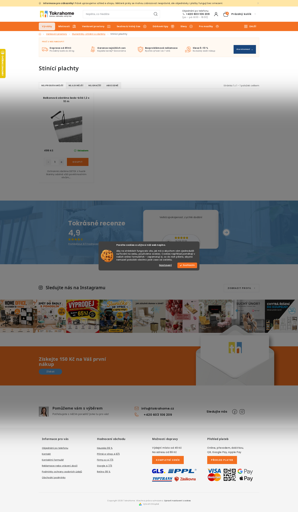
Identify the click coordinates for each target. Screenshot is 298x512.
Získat (50, 371)
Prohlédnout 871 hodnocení (84, 243)
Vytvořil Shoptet (151, 504)
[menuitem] (47, 26)
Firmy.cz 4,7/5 (105, 459)
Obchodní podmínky (54, 477)
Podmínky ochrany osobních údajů (62, 471)
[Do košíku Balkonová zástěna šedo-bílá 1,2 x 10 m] (77, 162)
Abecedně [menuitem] (112, 85)
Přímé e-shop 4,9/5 (108, 453)
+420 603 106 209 (198, 14)
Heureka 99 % (105, 448)
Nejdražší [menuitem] (94, 85)
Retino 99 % (104, 471)
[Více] (250, 26)
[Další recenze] (226, 232)
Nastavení (165, 265)
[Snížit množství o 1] (48, 162)
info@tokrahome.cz (157, 408)
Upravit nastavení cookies (177, 500)
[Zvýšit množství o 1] (61, 162)
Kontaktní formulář (53, 459)
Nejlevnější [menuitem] (76, 85)
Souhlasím (189, 265)
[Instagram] (242, 411)
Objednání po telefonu (55, 448)
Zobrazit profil (239, 288)
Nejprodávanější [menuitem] (52, 85)
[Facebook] (234, 411)
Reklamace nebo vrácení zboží (59, 465)
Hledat (155, 14)
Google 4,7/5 (104, 465)
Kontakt (46, 453)
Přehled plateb (222, 460)
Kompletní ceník (168, 460)
